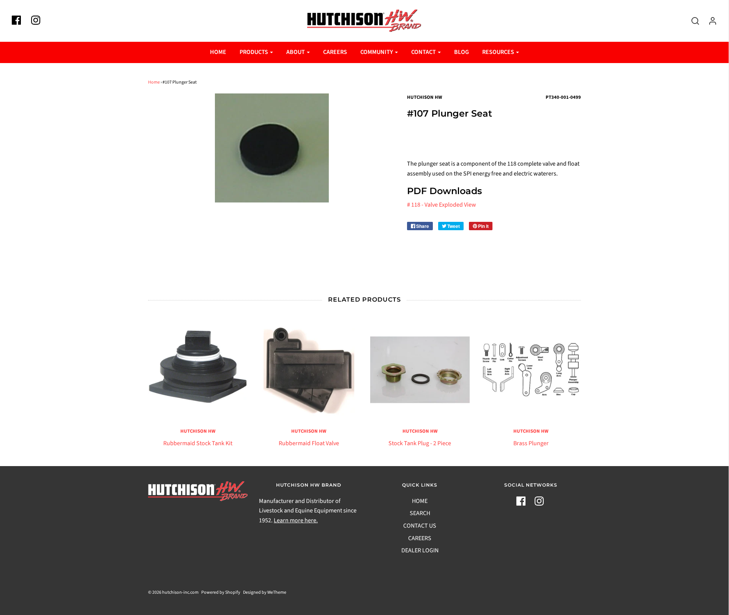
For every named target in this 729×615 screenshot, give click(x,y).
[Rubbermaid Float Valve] (309, 370)
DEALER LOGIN (420, 550)
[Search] (691, 20)
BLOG (461, 52)
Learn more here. (296, 520)
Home (154, 82)
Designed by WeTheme (264, 592)
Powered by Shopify (220, 592)
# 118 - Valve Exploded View (441, 205)
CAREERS (335, 52)
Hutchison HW (197, 431)
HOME (218, 52)
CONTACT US (419, 526)
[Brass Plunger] (531, 370)
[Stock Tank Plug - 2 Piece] (420, 370)
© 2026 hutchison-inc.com (173, 592)
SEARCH (420, 513)
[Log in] (709, 20)
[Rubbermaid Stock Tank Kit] (198, 370)
